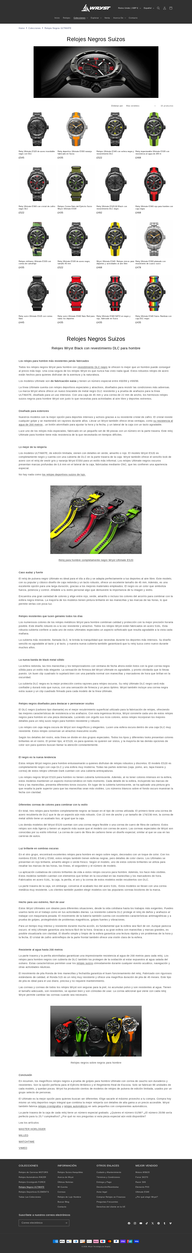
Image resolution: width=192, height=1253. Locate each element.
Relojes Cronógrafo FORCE (32, 1182)
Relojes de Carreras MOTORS (33, 1172)
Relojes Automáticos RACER (32, 1177)
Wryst (90, 1246)
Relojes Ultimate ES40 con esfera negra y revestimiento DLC (115, 152)
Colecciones (34, 28)
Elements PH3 (142, 1187)
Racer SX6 (140, 1182)
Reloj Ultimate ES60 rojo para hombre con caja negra (154, 207)
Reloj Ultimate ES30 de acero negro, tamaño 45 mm (74, 262)
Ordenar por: (117, 106)
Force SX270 (141, 1177)
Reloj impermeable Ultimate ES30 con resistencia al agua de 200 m (152, 152)
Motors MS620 (142, 1172)
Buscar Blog (63, 1202)
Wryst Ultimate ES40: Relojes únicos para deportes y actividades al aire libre (115, 262)
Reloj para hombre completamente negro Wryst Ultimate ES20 (96, 560)
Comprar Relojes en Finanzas (111, 1197)
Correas (61, 1192)
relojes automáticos (75, 1106)
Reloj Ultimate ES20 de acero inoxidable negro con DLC (37, 152)
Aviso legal (102, 1192)
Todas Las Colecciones (30, 1197)
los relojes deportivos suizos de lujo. (64, 474)
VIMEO (23, 1148)
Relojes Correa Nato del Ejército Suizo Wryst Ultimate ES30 (75, 207)
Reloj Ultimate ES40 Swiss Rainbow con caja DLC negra (153, 317)
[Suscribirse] (66, 1223)
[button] (80, 18)
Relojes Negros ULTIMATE (58, 28)
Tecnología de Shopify (101, 1246)
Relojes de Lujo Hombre (69, 1197)
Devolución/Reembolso (108, 1187)
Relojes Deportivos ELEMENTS (34, 1192)
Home (22, 28)
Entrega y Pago (104, 1182)
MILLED (23, 1135)
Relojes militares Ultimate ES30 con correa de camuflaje (35, 262)
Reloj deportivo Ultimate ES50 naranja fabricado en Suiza (75, 152)
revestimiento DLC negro (93, 367)
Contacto (62, 1207)
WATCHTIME (26, 1141)
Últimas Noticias (65, 1182)
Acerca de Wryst (66, 1177)
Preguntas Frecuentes (107, 1202)
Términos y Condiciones (108, 1177)
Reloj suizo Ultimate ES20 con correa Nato (35, 317)
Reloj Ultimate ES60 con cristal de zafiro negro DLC (37, 207)
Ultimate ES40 (142, 1192)
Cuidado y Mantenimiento (109, 1172)
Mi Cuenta (62, 1187)
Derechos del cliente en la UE (111, 1207)
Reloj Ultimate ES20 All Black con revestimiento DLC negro (112, 207)
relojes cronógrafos (49, 1106)
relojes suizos (85, 963)
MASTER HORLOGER (32, 1129)
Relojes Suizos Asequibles (70, 1172)
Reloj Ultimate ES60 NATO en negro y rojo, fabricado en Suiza (114, 317)
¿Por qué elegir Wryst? (146, 1197)
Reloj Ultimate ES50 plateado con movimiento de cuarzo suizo (150, 262)
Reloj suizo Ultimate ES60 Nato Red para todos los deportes (76, 317)
